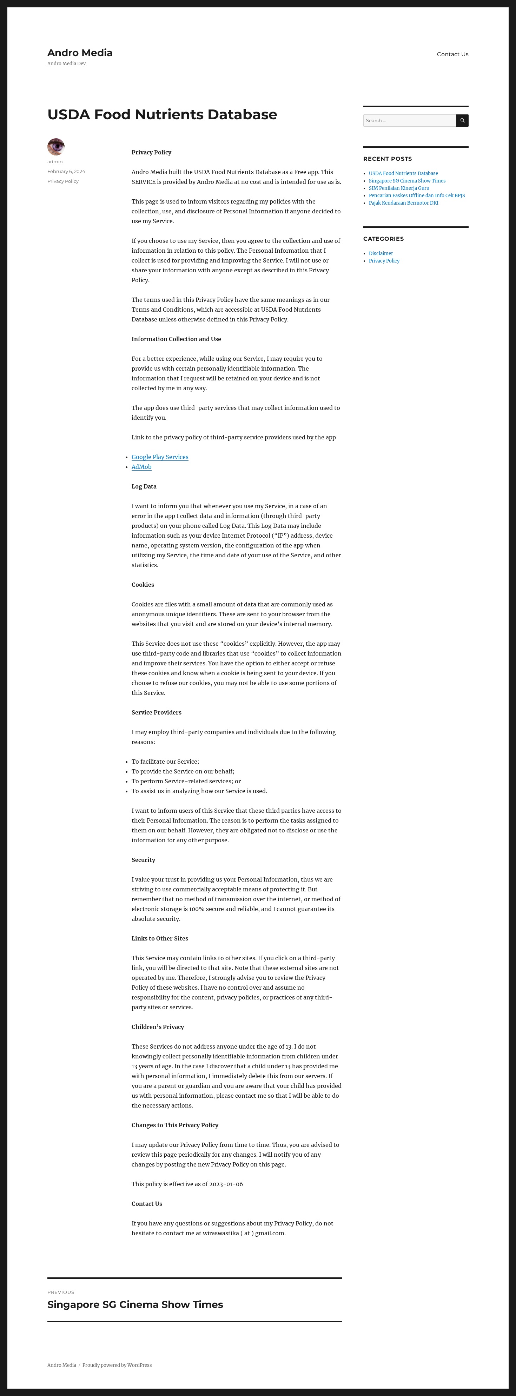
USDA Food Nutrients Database (403, 174)
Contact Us (453, 54)
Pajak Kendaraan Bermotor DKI (403, 203)
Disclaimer (381, 254)
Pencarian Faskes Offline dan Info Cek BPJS (417, 196)
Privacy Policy (63, 181)
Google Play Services (160, 456)
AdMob (142, 466)
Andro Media (80, 53)
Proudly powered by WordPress (117, 1365)
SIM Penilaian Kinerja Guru (399, 188)
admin (55, 161)
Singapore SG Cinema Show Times (407, 181)
